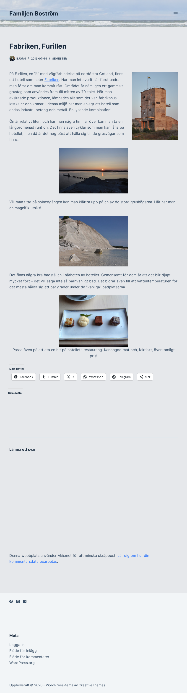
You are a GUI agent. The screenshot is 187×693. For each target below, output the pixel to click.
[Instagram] (24, 601)
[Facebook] (11, 601)
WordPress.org (22, 662)
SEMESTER (59, 58)
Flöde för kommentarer (29, 656)
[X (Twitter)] (18, 601)
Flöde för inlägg (23, 650)
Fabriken (51, 79)
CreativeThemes (92, 685)
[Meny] (176, 14)
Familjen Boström (33, 13)
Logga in (16, 644)
